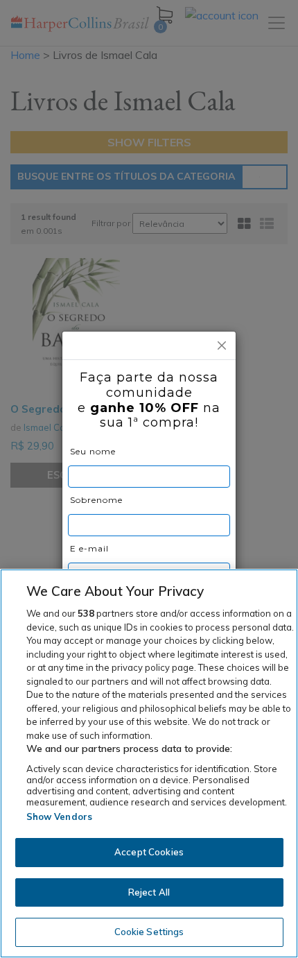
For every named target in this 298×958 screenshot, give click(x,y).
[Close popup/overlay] (221, 345)
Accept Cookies (149, 851)
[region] (149, 763)
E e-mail (89, 548)
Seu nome (93, 451)
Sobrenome (96, 500)
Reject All (149, 892)
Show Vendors (59, 816)
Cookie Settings (149, 931)
